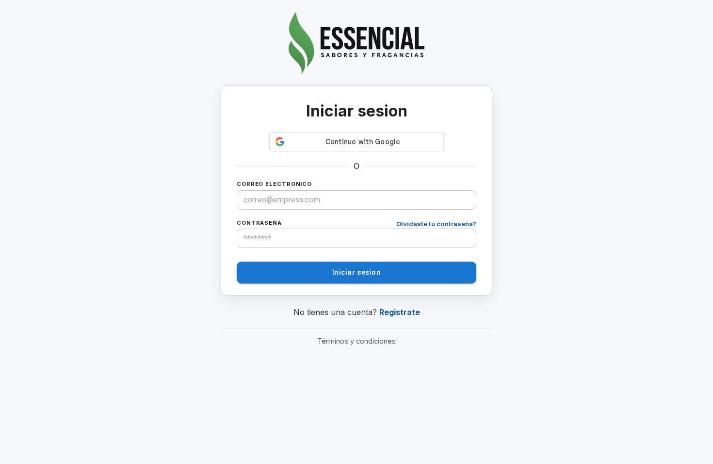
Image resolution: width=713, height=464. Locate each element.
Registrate (399, 312)
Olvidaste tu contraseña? (436, 224)
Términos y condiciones (356, 341)
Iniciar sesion (356, 272)
